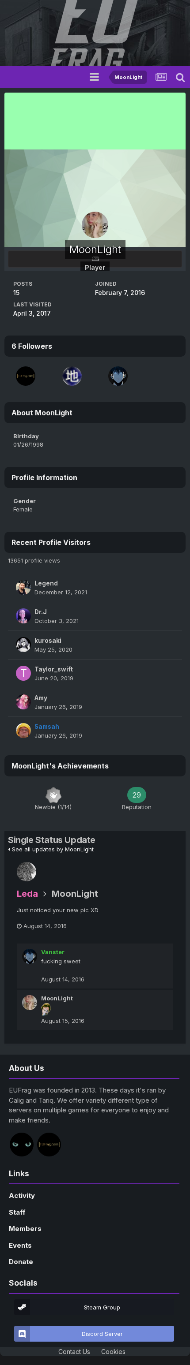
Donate (21, 1261)
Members (25, 1228)
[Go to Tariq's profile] (25, 376)
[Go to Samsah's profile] (23, 730)
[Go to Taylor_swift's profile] (23, 673)
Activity (22, 1195)
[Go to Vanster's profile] (118, 376)
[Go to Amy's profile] (23, 701)
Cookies (113, 1351)
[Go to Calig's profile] (22, 1144)
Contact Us (74, 1351)
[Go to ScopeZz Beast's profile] (72, 376)
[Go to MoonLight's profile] (29, 1002)
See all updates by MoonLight (52, 849)
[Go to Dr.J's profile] (23, 615)
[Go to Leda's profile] (26, 871)
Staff (17, 1212)
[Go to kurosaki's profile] (23, 644)
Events (20, 1245)
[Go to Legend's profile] (23, 587)
